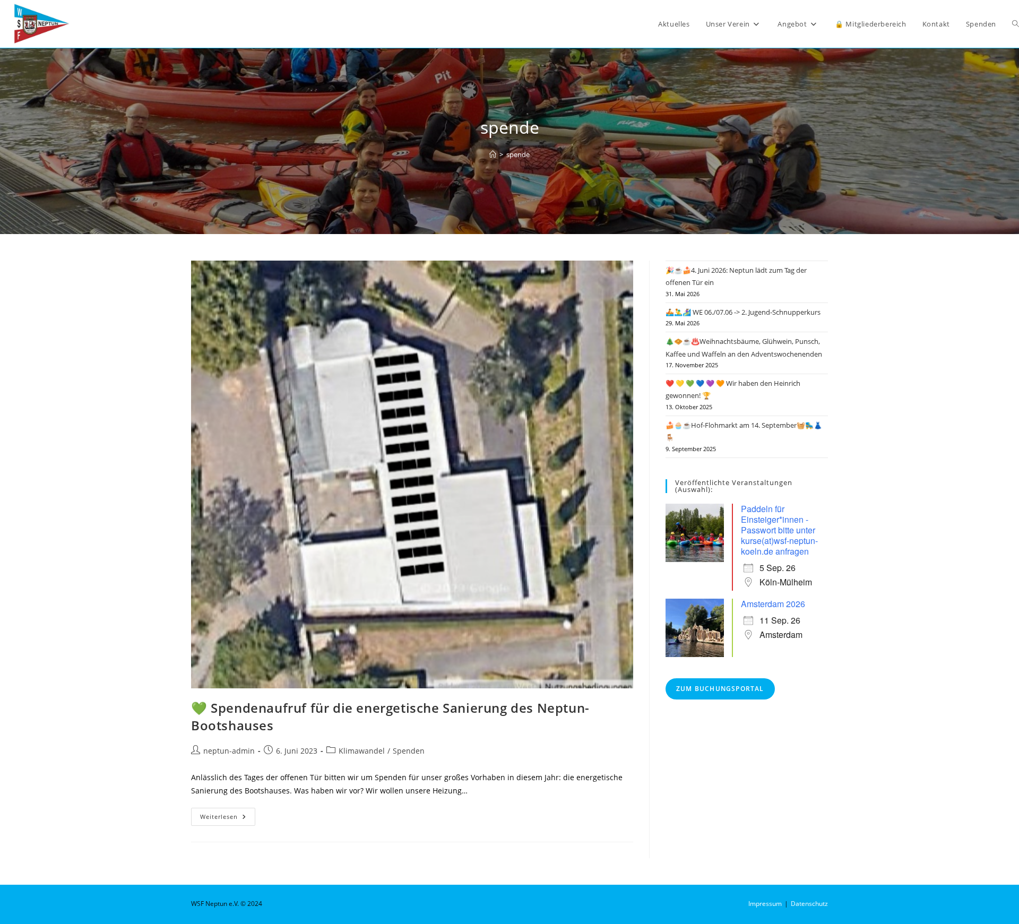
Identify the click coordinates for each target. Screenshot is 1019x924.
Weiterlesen (227, 818)
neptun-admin (229, 751)
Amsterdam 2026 (773, 604)
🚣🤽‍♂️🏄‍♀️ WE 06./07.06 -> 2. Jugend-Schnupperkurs (743, 312)
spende (518, 154)
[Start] (492, 154)
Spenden (409, 751)
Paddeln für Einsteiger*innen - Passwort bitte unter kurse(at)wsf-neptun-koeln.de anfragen (779, 530)
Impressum (765, 903)
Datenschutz (809, 903)
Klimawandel (362, 751)
